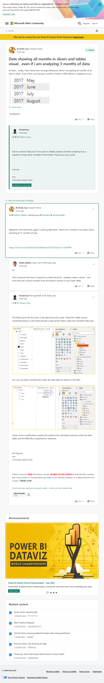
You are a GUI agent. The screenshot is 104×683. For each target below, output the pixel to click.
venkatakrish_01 (34, 626)
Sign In (94, 23)
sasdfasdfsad (33, 657)
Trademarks (97, 671)
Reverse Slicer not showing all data (30, 643)
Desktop (11, 31)
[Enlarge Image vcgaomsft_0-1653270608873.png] (53, 407)
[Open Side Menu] (7, 23)
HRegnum (32, 647)
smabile (30, 636)
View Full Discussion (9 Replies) (21, 200)
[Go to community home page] (27, 23)
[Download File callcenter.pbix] (28, 494)
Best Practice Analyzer (24, 622)
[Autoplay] (47, 592)
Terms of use (84, 671)
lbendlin (46, 215)
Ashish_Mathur (21, 215)
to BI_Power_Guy (49, 262)
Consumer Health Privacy (37, 677)
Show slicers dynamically (26, 612)
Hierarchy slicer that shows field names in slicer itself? (39, 654)
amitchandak (59, 215)
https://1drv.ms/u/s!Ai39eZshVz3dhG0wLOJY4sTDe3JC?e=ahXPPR (40, 247)
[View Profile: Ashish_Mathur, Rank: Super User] (15, 264)
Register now (9, 14)
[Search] (79, 23)
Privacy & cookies (69, 671)
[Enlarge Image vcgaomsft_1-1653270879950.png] (53, 350)
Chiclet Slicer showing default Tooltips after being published (42, 633)
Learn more (78, 37)
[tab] (50, 592)
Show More (16, 107)
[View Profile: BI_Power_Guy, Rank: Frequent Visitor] (12, 50)
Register (86, 23)
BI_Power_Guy (23, 48)
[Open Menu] (97, 31)
